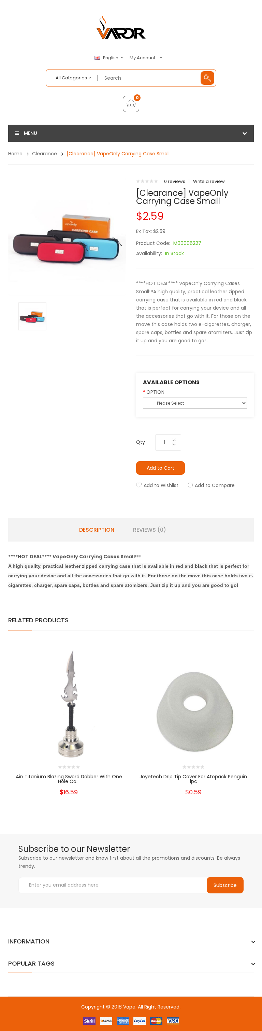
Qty (140, 442)
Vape (129, 1006)
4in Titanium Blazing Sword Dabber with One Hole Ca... (69, 779)
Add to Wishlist (161, 485)
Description (96, 530)
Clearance (44, 153)
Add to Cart (160, 468)
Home (15, 153)
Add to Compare (215, 485)
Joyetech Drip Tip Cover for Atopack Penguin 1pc (193, 779)
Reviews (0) (149, 530)
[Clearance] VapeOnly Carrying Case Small (118, 153)
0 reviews (174, 181)
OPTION (155, 392)
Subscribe (225, 885)
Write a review (209, 181)
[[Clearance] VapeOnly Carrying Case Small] (32, 316)
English (111, 58)
